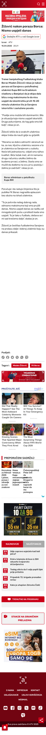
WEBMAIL (23, 699)
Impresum (22, 690)
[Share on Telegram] (12, 357)
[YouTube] (5, 708)
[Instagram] (19, 708)
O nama (10, 690)
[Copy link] (3, 357)
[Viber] (23, 715)
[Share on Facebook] (7, 357)
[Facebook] (12, 708)
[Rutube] (33, 708)
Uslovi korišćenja (32, 695)
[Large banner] (23, 16)
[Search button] (38, 4)
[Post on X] (17, 357)
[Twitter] (26, 708)
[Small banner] (23, 519)
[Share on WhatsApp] (22, 357)
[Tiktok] (40, 708)
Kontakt (35, 690)
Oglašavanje (11, 695)
